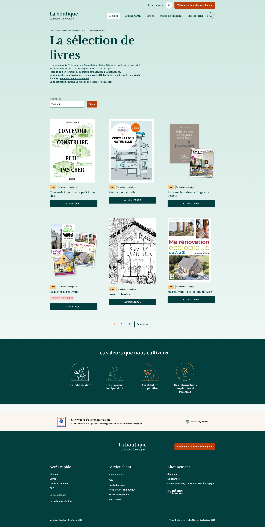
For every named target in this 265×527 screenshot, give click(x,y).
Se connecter (174, 479)
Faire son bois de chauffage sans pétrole (189, 194)
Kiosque (113, 15)
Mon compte (115, 499)
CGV (111, 480)
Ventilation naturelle (122, 192)
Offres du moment (171, 15)
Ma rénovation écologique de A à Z (190, 291)
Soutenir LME (132, 15)
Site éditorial (195, 15)
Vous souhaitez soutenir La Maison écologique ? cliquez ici (81, 82)
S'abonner (172, 474)
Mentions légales (58, 520)
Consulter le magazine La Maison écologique (190, 483)
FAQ (52, 488)
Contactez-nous (117, 485)
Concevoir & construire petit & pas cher (72, 194)
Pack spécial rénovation (65, 291)
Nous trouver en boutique (122, 490)
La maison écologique (61, 501)
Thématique (55, 99)
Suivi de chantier (119, 294)
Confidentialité (75, 520)
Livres (150, 15)
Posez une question (119, 494)
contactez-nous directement (74, 78)
